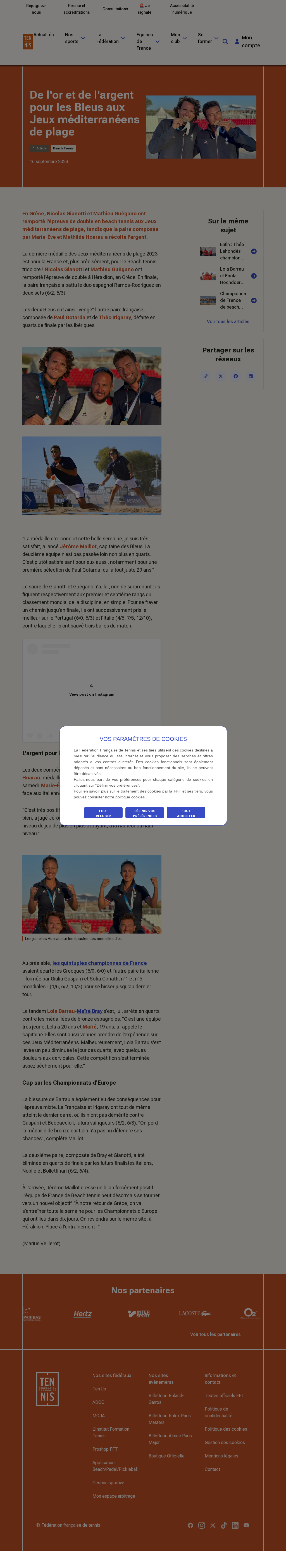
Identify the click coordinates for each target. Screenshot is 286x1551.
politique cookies (130, 797)
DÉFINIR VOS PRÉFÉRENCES (145, 813)
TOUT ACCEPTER (186, 813)
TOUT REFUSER (103, 813)
